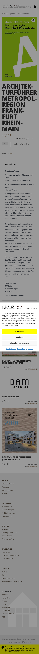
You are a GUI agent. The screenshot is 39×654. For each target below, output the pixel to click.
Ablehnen (20, 337)
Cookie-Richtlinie (11, 349)
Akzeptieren (19, 331)
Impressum (29, 349)
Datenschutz (21, 349)
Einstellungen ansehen (19, 343)
